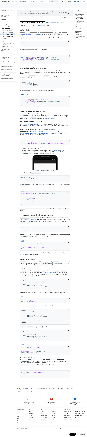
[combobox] (54, 1)
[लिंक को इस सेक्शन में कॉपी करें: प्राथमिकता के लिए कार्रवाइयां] (37, 259)
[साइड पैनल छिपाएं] (14, 435)
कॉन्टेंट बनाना (33, 1)
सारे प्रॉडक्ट (60, 428)
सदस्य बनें (73, 434)
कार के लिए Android (44, 417)
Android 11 (54, 423)
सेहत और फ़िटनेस (31, 415)
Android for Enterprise (21, 414)
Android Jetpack (51, 22)
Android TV (43, 419)
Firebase (43, 428)
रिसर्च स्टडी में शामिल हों (78, 417)
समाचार (18, 420)
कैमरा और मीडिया (31, 417)
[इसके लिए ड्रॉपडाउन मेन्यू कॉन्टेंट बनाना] (36, 1)
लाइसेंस (22, 434)
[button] (7, 15)
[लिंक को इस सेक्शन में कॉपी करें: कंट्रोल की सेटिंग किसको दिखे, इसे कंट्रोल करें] (47, 68)
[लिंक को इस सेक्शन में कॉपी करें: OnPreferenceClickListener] (36, 357)
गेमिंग (30, 411)
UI (15, 6)
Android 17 (54, 411)
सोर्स (18, 418)
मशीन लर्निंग (31, 413)
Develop (3, 6)
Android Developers (23, 17)
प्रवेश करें (84, 1)
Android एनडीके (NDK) (68, 419)
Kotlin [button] (22, 53)
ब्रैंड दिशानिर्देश (27, 434)
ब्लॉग (18, 422)
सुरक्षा (18, 416)
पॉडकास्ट (18, 424)
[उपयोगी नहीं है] (69, 18)
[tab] (22, 53)
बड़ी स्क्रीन (42, 411)
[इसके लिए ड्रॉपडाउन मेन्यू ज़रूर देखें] (17, 1)
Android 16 (54, 413)
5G (29, 421)
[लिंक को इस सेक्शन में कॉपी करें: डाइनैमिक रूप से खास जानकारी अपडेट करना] (46, 111)
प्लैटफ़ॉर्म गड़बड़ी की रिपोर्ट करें (80, 411)
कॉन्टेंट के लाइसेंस (32, 388)
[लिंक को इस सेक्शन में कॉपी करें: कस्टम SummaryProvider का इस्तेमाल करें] (42, 148)
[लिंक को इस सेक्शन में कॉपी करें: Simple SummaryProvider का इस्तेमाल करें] (43, 122)
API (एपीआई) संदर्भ (67, 415)
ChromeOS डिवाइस (44, 415)
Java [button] (27, 53)
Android (18, 412)
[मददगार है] (68, 18)
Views (19, 6)
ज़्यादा (41, 1)
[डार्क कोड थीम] (68, 41)
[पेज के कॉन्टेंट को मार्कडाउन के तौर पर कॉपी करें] (64, 22)
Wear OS (42, 413)
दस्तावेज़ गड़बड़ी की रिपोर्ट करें (80, 413)
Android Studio (77, 1)
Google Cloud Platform (51, 428)
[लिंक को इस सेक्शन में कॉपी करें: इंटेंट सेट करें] (27, 268)
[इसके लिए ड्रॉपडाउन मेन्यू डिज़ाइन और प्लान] (27, 1)
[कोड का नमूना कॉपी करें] (69, 41)
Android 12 (54, 421)
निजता (30, 419)
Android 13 (54, 419)
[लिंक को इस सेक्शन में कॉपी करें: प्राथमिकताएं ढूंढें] (30, 30)
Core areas (11, 6)
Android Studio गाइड (67, 411)
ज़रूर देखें (14, 1)
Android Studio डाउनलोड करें (69, 417)
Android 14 (54, 417)
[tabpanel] (45, 59)
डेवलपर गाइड (66, 413)
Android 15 (54, 415)
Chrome (37, 428)
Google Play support (79, 415)
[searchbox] (7, 10)
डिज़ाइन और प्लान (23, 1)
